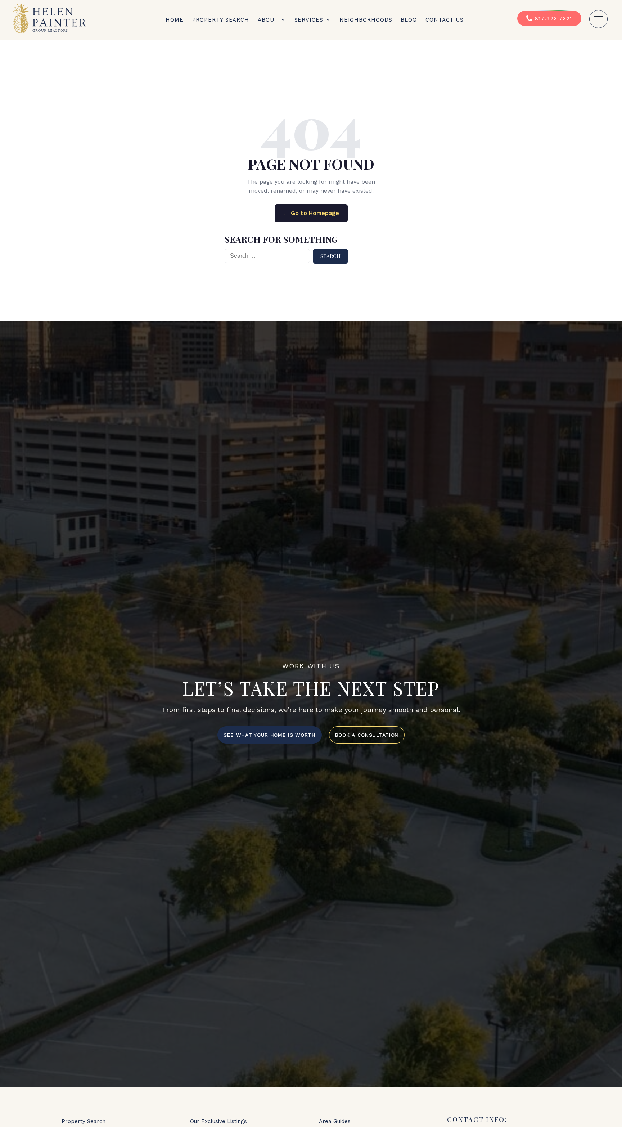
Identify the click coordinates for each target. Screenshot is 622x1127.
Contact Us (444, 20)
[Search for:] (267, 256)
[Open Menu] (598, 19)
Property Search (220, 20)
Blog (409, 20)
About (268, 20)
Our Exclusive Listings (218, 1121)
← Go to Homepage (311, 213)
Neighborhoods (365, 20)
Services (308, 20)
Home (175, 20)
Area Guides (335, 1121)
